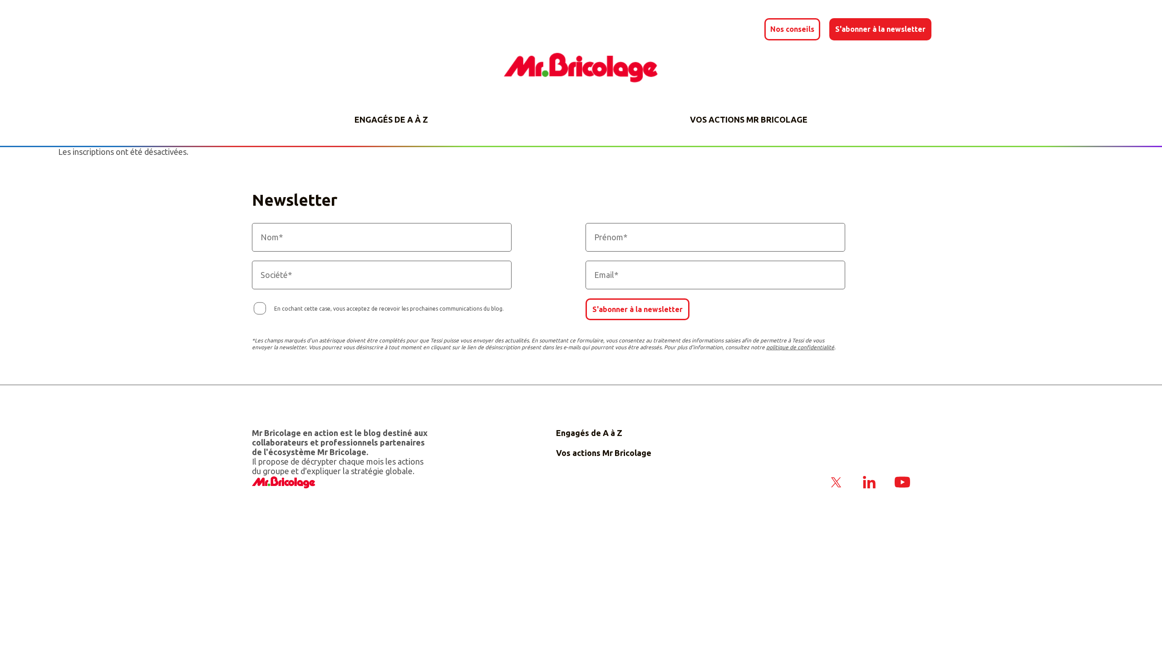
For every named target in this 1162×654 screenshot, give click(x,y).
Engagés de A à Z (391, 119)
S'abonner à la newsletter (637, 309)
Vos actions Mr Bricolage (748, 119)
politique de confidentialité (800, 347)
